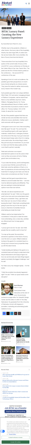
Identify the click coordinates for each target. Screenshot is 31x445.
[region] (15, 431)
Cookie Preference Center (15, 437)
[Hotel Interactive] (6, 3)
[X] (8, 313)
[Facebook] (4, 313)
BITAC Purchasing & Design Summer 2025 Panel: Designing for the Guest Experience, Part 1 (7, 358)
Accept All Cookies (15, 442)
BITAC (4, 28)
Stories (9, 28)
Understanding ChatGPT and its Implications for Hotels (22, 340)
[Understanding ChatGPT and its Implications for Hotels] (23, 331)
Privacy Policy (12, 434)
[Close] (29, 419)
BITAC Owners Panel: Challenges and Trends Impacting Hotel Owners (7, 337)
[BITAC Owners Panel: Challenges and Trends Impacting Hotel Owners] (8, 329)
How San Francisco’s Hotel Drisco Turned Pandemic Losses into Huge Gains (22, 358)
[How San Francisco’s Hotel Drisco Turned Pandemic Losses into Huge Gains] (23, 350)
